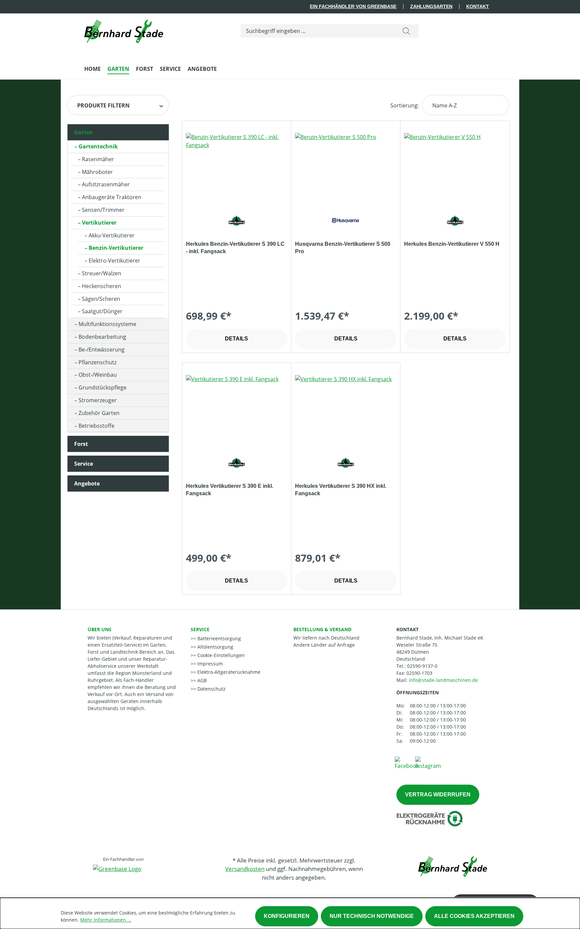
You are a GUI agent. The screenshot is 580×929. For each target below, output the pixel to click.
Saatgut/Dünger (102, 311)
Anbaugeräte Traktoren (111, 197)
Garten (83, 132)
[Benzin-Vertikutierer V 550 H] (454, 166)
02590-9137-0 (422, 666)
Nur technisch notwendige (372, 916)
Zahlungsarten (431, 6)
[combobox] (318, 31)
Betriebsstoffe (96, 425)
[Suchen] (406, 31)
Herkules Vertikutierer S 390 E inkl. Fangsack (229, 489)
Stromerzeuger (98, 400)
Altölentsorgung (214, 647)
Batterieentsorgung (218, 638)
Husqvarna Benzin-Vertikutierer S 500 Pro (342, 247)
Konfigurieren (286, 916)
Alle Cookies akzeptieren (474, 916)
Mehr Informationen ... (105, 920)
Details (236, 338)
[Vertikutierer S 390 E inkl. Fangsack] (236, 409)
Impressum (209, 663)
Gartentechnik (98, 146)
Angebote (87, 483)
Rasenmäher (98, 159)
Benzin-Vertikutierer (116, 247)
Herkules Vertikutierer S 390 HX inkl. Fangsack (340, 489)
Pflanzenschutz (97, 362)
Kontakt (477, 6)
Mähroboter (97, 172)
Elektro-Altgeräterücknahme (228, 672)
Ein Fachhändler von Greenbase (353, 6)
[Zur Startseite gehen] (123, 29)
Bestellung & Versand (322, 629)
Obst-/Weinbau (98, 374)
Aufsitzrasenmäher (106, 184)
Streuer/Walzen (101, 273)
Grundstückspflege (103, 387)
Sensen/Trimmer (103, 210)
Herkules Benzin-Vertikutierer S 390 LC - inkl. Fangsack (235, 247)
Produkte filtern (103, 105)
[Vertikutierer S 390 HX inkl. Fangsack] (345, 409)
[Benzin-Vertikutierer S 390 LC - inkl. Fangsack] (236, 166)
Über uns (99, 629)
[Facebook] (407, 762)
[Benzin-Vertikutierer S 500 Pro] (345, 166)
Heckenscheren (101, 286)
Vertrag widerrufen (438, 794)
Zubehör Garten (99, 413)
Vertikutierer (99, 222)
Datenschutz (211, 689)
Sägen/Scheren (101, 299)
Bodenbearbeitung (102, 336)
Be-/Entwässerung (102, 349)
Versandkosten (244, 869)
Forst (81, 444)
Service (83, 463)
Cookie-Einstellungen (220, 655)
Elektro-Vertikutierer (114, 260)
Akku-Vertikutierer (112, 235)
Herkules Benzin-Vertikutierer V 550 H (451, 244)
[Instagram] (428, 762)
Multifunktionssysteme (107, 324)
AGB (201, 680)
